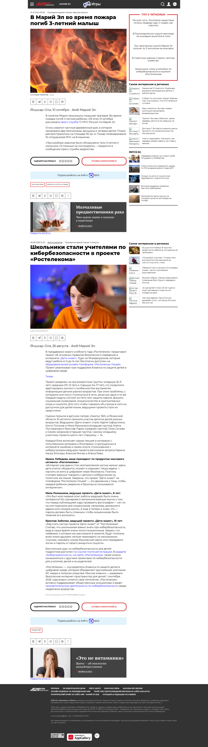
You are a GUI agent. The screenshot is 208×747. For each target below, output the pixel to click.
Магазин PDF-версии (132, 688)
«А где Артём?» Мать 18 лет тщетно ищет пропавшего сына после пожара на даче (158, 290)
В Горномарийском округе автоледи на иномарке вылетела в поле (153, 35)
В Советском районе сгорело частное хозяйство (153, 59)
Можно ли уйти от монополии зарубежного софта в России (155, 177)
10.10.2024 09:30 (37, 12)
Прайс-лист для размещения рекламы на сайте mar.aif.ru (122, 691)
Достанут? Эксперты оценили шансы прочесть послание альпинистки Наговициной (159, 131)
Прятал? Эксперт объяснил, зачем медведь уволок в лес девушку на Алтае (158, 120)
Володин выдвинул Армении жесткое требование (155, 187)
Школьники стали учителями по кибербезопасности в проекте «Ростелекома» (153, 72)
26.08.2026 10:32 (37, 242)
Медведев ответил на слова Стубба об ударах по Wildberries (158, 157)
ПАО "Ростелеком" (39, 330)
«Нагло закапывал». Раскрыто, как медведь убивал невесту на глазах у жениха (159, 141)
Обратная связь (111, 688)
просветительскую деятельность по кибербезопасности (82, 585)
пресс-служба (69, 122)
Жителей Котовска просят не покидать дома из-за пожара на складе (156, 198)
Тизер (49, 376)
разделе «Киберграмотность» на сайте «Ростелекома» (86, 553)
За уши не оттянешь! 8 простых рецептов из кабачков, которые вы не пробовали (160, 250)
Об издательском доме (74, 688)
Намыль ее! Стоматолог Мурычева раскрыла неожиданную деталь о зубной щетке (158, 90)
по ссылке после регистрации (93, 551)
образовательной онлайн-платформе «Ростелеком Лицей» (83, 364)
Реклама (55, 688)
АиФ (52, 95)
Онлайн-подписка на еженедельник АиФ (70, 691)
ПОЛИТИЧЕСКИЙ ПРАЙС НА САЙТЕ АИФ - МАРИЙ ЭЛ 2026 (75, 695)
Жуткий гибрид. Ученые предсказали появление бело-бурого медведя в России (160, 280)
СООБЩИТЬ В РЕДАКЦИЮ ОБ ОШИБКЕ (119, 695)
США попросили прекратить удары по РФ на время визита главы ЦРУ (158, 167)
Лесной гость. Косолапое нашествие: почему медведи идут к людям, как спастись (153, 23)
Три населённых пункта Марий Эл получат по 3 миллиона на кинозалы (153, 47)
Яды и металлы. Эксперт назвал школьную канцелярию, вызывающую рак (157, 110)
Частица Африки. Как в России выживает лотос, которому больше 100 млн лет (159, 300)
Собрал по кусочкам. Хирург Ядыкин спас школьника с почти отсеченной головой (159, 100)
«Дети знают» (68, 358)
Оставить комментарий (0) (104, 161)
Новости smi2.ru (40, 233)
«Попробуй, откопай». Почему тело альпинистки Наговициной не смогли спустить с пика (159, 260)
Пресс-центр (95, 688)
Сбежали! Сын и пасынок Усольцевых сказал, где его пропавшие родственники (160, 270)
